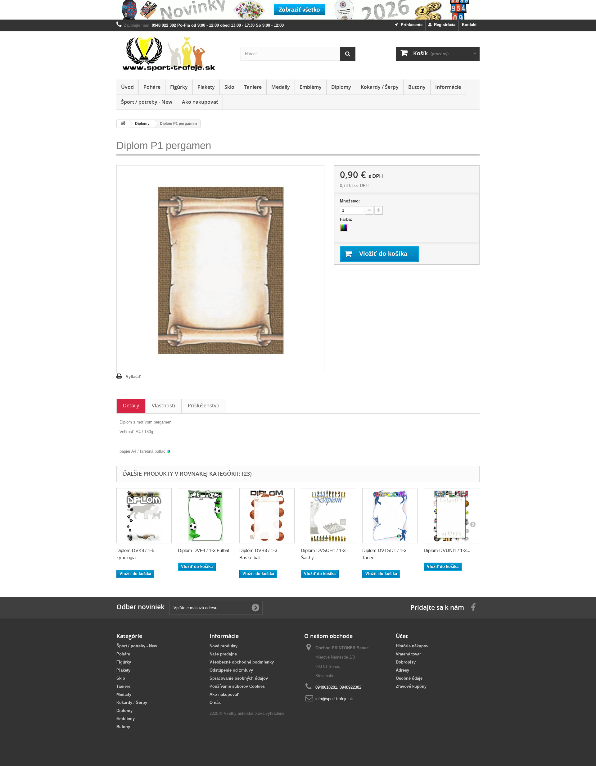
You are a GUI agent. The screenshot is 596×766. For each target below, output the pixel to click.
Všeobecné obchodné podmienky (242, 662)
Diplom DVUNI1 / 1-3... (447, 550)
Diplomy (341, 87)
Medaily (280, 87)
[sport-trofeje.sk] (173, 54)
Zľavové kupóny (411, 686)
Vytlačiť (133, 376)
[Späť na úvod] (123, 124)
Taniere (253, 87)
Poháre (151, 87)
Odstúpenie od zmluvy (231, 670)
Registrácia (443, 24)
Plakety (206, 87)
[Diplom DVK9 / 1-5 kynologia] (144, 515)
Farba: (346, 219)
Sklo (229, 87)
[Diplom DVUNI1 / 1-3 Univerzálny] (451, 515)
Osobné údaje (409, 678)
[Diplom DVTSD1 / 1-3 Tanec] (390, 515)
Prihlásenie (410, 24)
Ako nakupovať (200, 101)
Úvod (127, 87)
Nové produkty (223, 646)
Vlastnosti (163, 405)
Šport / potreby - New (146, 101)
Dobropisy (406, 662)
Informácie (448, 87)
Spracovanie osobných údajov (239, 678)
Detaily (131, 405)
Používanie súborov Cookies (237, 686)
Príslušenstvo (203, 405)
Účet (402, 636)
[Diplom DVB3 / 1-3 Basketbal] (267, 515)
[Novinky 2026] (298, 10)
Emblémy (311, 87)
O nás (215, 702)
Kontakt (469, 24)
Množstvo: (350, 201)
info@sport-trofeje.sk (334, 698)
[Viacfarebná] (344, 227)
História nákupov (412, 646)
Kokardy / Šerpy (380, 87)
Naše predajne (223, 654)
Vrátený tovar (408, 654)
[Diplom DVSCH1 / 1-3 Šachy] (328, 515)
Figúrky (179, 87)
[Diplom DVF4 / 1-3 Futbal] (205, 515)
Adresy (402, 670)
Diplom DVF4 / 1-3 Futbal (203, 550)
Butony (417, 87)
